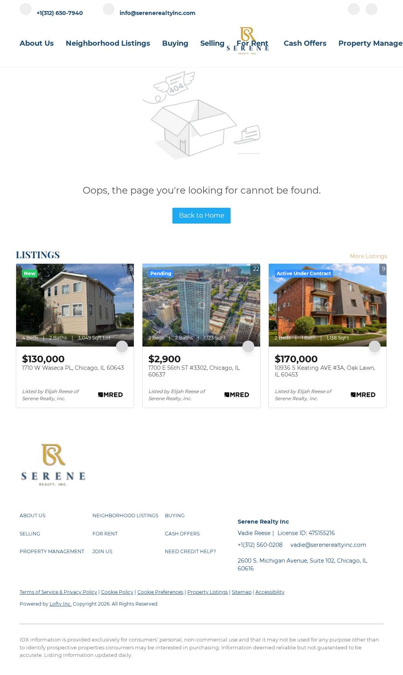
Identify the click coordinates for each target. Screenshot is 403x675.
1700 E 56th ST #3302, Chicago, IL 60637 (194, 371)
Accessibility (270, 592)
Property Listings (207, 592)
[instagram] (371, 12)
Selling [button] (212, 43)
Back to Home (201, 215)
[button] (56, 516)
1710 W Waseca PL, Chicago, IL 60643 (73, 367)
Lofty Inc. (61, 604)
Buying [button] (175, 43)
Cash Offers (305, 43)
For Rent (252, 43)
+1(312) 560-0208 (260, 544)
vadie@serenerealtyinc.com (328, 544)
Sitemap (241, 592)
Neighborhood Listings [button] (108, 43)
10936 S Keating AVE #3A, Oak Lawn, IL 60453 (325, 371)
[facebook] (354, 12)
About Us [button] (37, 43)
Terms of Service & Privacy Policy (58, 592)
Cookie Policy (117, 592)
